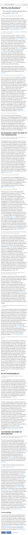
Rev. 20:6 (11, 187)
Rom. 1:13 (24, 39)
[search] (26, 2)
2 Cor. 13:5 (3, 462)
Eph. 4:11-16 (9, 172)
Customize (15, 532)
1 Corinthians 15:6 (5, 51)
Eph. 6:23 (21, 474)
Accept (3, 532)
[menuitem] (2, 1)
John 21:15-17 (19, 29)
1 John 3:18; (13, 29)
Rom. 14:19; (17, 229)
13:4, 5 (21, 334)
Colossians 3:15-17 (9, 467)
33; (18, 334)
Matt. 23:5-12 (21, 110)
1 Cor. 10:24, (15, 334)
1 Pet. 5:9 (15, 62)
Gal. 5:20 (24, 451)
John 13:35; (14, 508)
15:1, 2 (21, 229)
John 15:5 (3, 73)
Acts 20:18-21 (18, 487)
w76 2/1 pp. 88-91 (9, 4)
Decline (9, 532)
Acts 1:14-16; (18, 39)
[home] (2, 1)
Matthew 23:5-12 (20, 75)
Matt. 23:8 (15, 13)
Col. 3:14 (19, 508)
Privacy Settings (21, 529)
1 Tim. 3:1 (14, 397)
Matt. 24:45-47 (10, 246)
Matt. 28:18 (15, 270)
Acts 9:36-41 (17, 362)
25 (20, 428)
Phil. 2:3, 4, (21, 292)
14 (25, 292)
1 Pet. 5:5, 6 (11, 457)
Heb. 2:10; (7, 187)
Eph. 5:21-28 (14, 217)
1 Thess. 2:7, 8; (10, 428)
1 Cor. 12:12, (17, 428)
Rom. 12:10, (18, 326)
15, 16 (22, 326)
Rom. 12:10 (19, 48)
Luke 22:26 (21, 479)
